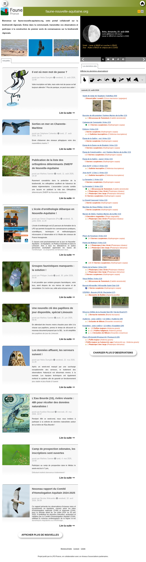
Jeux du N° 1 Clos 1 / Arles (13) (95, 173)
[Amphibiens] (114, 79)
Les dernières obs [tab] (90, 66)
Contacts (76, 548)
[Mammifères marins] (99, 79)
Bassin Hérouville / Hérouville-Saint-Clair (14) (101, 286)
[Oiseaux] (85, 79)
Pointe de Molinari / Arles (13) (94, 243)
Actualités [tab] (6, 61)
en (142, 11)
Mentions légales (66, 548)
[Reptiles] (106, 79)
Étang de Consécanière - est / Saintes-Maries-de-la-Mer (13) (107, 152)
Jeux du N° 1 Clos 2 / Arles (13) (95, 166)
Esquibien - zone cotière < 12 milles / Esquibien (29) (103, 326)
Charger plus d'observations (113, 352)
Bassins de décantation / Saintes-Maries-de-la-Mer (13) (105, 116)
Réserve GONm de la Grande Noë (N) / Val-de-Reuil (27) (105, 312)
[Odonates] (121, 79)
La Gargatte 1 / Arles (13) (93, 180)
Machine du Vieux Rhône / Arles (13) (97, 207)
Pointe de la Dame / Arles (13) (95, 267)
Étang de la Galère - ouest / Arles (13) (98, 159)
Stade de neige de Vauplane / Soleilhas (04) (100, 96)
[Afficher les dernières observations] (94, 71)
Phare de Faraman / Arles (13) (95, 236)
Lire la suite (65, 113)
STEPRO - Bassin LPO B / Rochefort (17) (99, 292)
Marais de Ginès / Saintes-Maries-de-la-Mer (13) (102, 214)
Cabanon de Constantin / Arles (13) (97, 122)
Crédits (83, 548)
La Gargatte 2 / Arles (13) (93, 186)
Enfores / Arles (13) (90, 129)
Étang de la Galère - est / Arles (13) (97, 139)
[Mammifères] (92, 79)
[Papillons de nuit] (136, 79)
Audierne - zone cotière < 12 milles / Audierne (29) (103, 319)
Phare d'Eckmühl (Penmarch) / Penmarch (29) (101, 337)
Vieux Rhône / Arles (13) (92, 279)
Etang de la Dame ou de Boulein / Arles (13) (100, 145)
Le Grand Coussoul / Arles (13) (95, 200)
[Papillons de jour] (128, 79)
